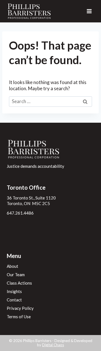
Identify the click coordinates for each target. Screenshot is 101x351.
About (12, 266)
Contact (14, 299)
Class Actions (19, 282)
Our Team (16, 274)
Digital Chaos (53, 345)
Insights (14, 291)
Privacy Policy (20, 308)
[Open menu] (89, 11)
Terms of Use (19, 316)
